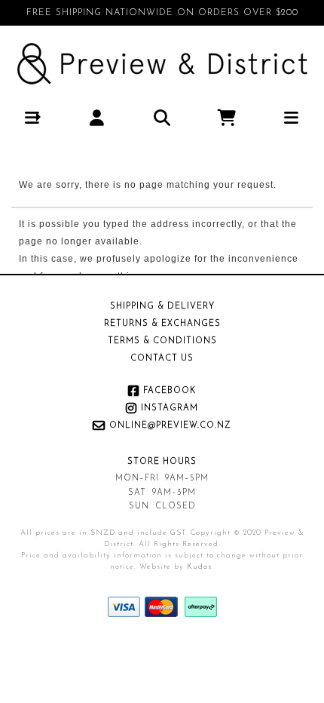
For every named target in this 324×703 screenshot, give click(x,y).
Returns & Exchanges (162, 324)
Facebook (169, 391)
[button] (33, 117)
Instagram (169, 408)
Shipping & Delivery (162, 306)
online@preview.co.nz (170, 426)
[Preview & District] (162, 64)
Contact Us (162, 359)
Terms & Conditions (162, 341)
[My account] (97, 117)
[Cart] (227, 117)
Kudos (199, 567)
